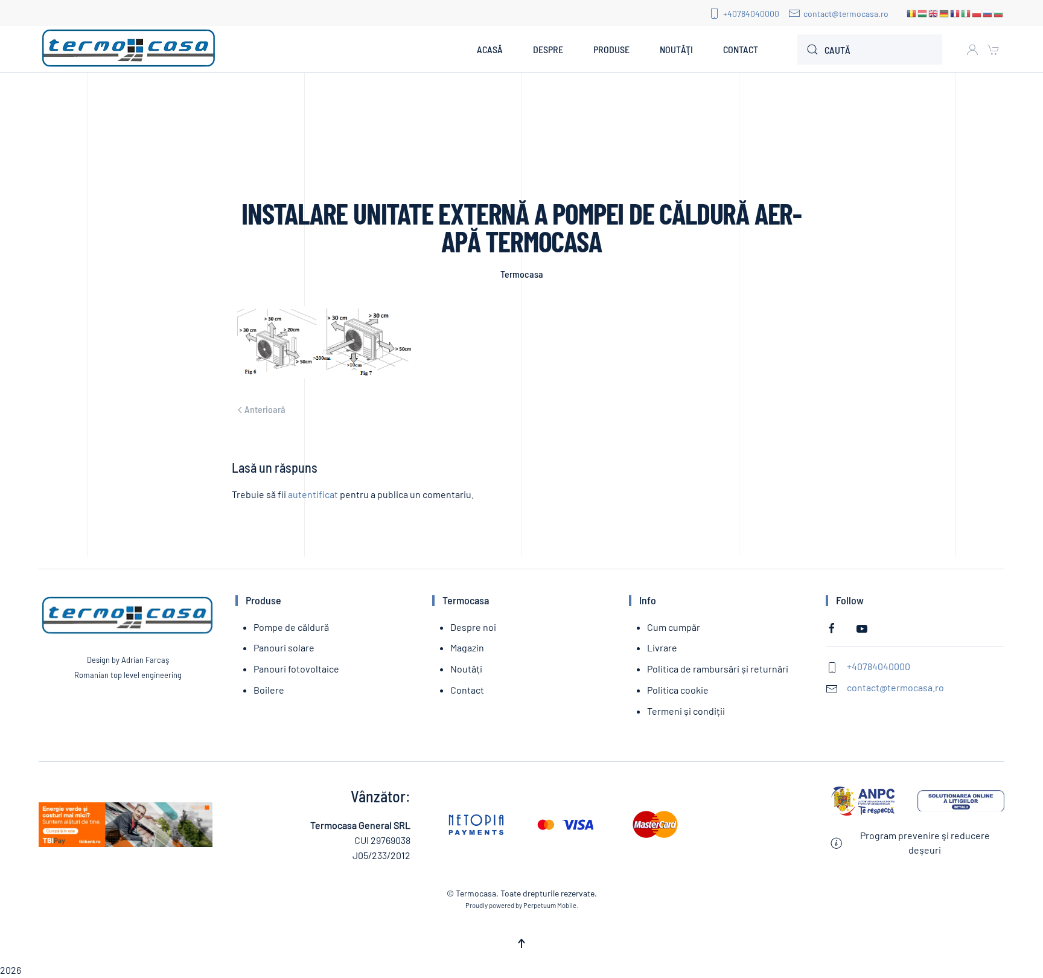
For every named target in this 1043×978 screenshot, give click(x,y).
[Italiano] (966, 13)
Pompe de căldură (291, 627)
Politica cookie (678, 689)
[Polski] (977, 13)
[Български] (999, 13)
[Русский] (988, 13)
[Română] (912, 13)
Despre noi (473, 627)
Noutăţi (676, 49)
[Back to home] (129, 49)
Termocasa (521, 274)
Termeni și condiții (686, 711)
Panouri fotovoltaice (296, 668)
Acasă (490, 49)
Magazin (467, 647)
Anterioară (264, 409)
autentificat (313, 494)
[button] (521, 943)
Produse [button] (611, 49)
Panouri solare (284, 647)
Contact (740, 49)
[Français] (955, 13)
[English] (933, 13)
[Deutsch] (944, 13)
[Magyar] (922, 13)
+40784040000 (751, 13)
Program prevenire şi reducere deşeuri (925, 842)
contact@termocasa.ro (845, 13)
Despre (548, 49)
